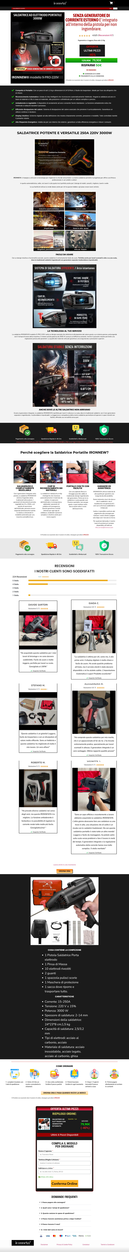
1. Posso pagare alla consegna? (53, 1202)
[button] (64, 1202)
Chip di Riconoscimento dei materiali (51, 488)
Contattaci (86, 1244)
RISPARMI (91, 65)
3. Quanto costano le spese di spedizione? (57, 1213)
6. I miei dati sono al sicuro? (52, 1230)
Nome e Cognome (45, 1151)
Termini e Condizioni (107, 1244)
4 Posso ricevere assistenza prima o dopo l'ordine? (61, 1219)
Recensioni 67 (106, 35)
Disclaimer (44, 1244)
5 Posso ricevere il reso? (50, 1224)
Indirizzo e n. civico (45, 1168)
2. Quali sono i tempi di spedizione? (55, 1208)
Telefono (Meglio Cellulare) (48, 1160)
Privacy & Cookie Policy (64, 1244)
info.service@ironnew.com (104, 527)
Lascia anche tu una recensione (64, 865)
